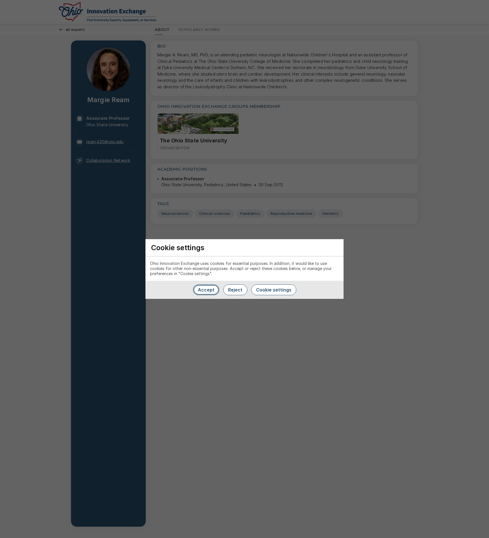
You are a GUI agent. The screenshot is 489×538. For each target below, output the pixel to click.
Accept (206, 290)
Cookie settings (273, 290)
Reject (235, 290)
